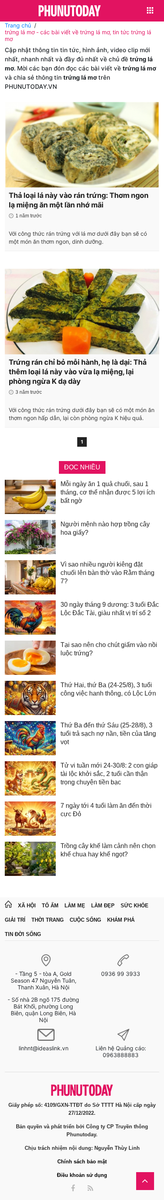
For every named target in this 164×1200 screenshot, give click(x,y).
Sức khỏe (134, 906)
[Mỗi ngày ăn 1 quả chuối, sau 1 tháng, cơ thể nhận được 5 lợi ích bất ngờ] (30, 497)
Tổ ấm (50, 906)
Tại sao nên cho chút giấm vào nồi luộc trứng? (109, 649)
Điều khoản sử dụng (82, 1175)
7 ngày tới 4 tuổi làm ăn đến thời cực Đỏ (106, 809)
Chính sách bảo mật (82, 1162)
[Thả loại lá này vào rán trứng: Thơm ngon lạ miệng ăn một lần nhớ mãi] (82, 145)
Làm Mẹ (74, 906)
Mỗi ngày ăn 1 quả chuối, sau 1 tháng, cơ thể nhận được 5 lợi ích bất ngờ (108, 492)
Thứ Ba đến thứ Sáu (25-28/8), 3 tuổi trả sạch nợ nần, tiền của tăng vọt (108, 733)
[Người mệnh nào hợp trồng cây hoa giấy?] (30, 537)
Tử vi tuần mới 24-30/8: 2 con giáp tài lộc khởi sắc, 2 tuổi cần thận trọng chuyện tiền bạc (109, 774)
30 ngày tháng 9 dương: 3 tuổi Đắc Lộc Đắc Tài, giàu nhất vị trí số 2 (110, 608)
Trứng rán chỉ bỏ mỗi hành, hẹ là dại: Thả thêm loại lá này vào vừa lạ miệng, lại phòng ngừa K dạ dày (77, 371)
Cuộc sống (85, 920)
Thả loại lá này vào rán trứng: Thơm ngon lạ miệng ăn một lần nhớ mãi (78, 200)
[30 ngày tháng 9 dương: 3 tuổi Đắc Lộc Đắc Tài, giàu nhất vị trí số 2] (30, 617)
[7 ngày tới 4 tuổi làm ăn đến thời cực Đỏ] (30, 818)
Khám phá (121, 920)
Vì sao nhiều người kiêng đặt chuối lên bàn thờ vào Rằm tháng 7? (107, 572)
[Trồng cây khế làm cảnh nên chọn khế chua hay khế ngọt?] (30, 859)
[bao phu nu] (70, 11)
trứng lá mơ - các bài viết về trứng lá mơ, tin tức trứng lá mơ (78, 35)
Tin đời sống (23, 934)
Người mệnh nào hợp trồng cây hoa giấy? (105, 528)
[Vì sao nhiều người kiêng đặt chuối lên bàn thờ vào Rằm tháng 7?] (30, 577)
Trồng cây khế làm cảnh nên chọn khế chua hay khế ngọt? (108, 850)
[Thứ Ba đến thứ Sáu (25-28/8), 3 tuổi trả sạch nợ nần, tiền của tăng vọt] (30, 738)
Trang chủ (18, 25)
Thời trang (47, 920)
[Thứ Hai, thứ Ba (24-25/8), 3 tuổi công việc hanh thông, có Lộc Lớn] (30, 698)
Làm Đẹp (103, 906)
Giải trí (15, 920)
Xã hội (27, 906)
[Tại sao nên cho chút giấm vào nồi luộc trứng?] (30, 658)
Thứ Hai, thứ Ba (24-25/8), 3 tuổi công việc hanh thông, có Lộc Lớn (108, 689)
